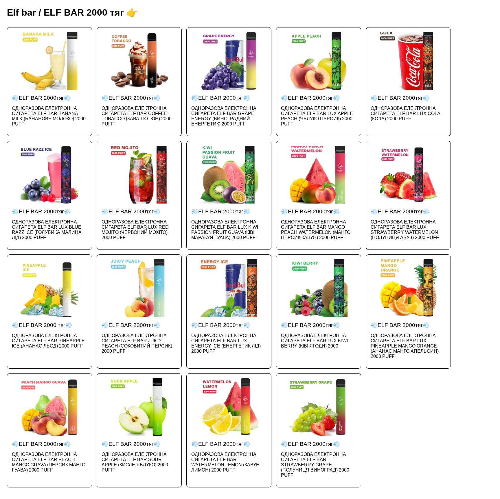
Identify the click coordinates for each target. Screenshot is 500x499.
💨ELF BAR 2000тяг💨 (49, 110)
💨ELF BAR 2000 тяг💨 (48, 335)
